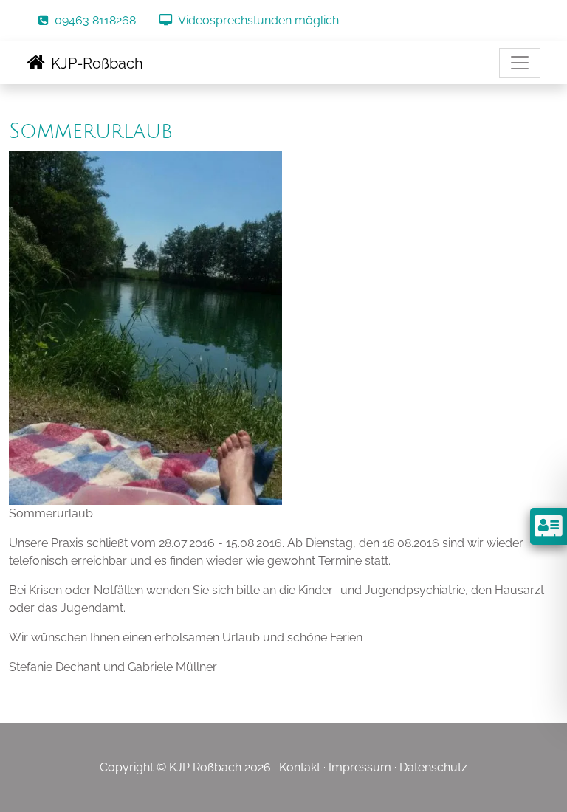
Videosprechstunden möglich (258, 20)
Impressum (360, 767)
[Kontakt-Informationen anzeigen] (548, 526)
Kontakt (299, 767)
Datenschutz (433, 767)
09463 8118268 (95, 20)
